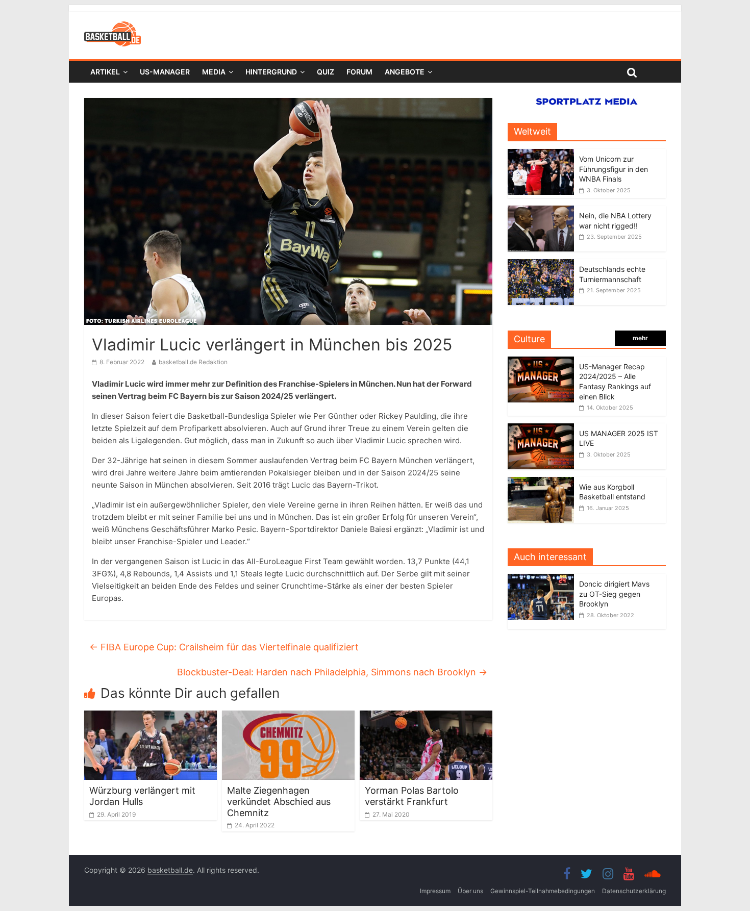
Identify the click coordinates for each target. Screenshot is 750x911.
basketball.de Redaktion (193, 362)
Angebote (404, 71)
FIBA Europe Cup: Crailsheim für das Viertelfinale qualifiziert (224, 647)
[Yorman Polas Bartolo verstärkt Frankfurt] (426, 717)
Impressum (435, 891)
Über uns (470, 891)
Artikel (105, 71)
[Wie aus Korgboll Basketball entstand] (541, 482)
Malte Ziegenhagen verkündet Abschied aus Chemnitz (279, 801)
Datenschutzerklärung (634, 891)
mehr (640, 338)
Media (214, 71)
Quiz (325, 71)
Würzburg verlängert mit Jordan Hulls (142, 796)
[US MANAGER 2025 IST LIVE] (541, 428)
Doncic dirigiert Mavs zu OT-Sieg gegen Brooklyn (614, 593)
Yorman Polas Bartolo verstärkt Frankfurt (412, 796)
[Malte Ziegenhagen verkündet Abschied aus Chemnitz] (288, 717)
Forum (359, 71)
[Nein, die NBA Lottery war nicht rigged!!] (541, 211)
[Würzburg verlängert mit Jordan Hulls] (150, 717)
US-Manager (165, 71)
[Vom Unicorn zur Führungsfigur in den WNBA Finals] (541, 154)
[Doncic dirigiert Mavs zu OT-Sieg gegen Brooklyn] (543, 579)
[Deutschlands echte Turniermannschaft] (541, 264)
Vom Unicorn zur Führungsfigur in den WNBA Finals (613, 169)
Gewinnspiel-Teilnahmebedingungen (542, 891)
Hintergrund (271, 71)
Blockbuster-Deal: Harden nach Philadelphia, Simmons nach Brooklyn (332, 672)
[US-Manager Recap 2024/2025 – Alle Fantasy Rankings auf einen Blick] (541, 362)
